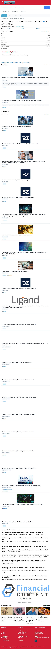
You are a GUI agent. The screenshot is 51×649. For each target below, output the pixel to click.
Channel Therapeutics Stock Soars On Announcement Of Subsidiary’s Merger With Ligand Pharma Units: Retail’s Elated (24, 253)
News (7, 18)
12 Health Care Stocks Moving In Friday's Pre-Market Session (18, 379)
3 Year (24, 62)
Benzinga (4, 87)
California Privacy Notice (33, 646)
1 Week (7, 62)
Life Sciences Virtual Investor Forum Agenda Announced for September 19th (21, 485)
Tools (21, 15)
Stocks (10, 15)
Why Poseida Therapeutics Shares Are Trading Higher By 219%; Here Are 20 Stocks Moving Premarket (25, 344)
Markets (4, 15)
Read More (46, 113)
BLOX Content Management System (10, 647)
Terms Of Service (37, 594)
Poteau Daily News (9, 646)
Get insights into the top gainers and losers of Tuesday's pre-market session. (22, 100)
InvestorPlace (5, 508)
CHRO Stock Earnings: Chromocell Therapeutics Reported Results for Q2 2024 (22, 504)
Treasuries (22, 18)
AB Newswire (5, 220)
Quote (9, 28)
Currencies (11, 18)
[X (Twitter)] (20, 598)
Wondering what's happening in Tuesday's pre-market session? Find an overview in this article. (24, 105)
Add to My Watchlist (20, 26)
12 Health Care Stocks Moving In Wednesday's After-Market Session (20, 143)
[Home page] (9, 3)
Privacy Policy (29, 594)
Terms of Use (23, 646)
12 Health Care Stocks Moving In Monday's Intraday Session (17, 180)
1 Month (11, 62)
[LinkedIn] (27, 598)
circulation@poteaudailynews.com (42, 637)
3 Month (16, 62)
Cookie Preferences (40, 646)
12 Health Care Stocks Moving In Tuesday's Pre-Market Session (18, 451)
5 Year (28, 62)
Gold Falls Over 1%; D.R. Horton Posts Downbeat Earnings (17, 235)
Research (38, 28)
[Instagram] (30, 598)
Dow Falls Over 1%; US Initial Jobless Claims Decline (15, 271)
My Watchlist (14, 11)
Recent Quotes (4, 11)
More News (46, 64)
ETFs (16, 15)
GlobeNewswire (5, 491)
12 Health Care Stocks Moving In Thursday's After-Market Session (19, 468)
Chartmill (4, 107)
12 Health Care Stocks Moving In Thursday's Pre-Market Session (19, 288)
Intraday (3, 62)
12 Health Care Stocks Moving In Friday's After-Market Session (18, 414)
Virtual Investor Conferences (8, 489)
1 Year (20, 62)
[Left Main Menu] (2, 1)
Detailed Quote (45, 31)
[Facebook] (24, 598)
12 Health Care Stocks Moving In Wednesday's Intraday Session (18, 521)
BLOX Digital (18, 647)
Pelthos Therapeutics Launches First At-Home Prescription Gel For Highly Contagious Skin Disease (25, 78)
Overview (4, 18)
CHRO (44, 21)
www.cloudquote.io (35, 592)
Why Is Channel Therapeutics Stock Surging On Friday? (16, 126)
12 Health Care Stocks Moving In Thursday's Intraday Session (18, 197)
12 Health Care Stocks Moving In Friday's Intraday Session (17, 362)
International (16, 18)
